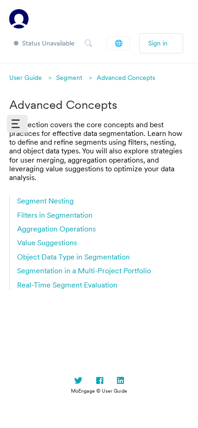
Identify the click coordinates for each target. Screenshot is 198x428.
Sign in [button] (158, 43)
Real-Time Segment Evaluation (67, 284)
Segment (69, 77)
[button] (17, 124)
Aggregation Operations (56, 228)
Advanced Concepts (126, 77)
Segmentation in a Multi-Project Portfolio (84, 270)
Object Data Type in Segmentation (73, 256)
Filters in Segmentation (55, 215)
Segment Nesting (45, 200)
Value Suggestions (47, 242)
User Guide (25, 77)
